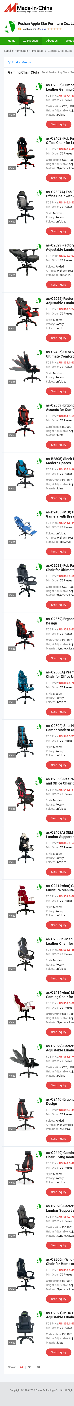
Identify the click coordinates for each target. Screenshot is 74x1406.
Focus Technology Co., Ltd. (50, 1390)
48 (38, 1367)
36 (29, 1367)
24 (21, 1367)
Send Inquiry (58, 124)
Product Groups (21, 62)
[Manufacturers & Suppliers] (29, 7)
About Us (52, 40)
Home (11, 40)
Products (32, 40)
